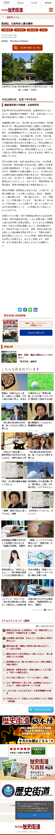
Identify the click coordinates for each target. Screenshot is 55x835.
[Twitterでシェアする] (41, 710)
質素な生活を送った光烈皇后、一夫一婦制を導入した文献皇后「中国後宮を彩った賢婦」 (29, 631)
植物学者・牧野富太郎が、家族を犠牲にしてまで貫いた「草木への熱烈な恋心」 (29, 671)
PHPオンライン (7, 3)
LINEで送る (30, 310)
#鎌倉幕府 (7, 30)
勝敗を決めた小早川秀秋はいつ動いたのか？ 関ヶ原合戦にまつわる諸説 (29, 655)
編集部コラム (13, 17)
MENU (51, 10)
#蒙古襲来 (33, 30)
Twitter (20, 310)
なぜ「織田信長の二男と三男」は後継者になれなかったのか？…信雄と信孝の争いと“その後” (29, 684)
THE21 (34, 3)
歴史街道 (48, 3)
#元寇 (43, 30)
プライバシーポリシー (26, 810)
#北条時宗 (20, 30)
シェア (25, 310)
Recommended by (38, 610)
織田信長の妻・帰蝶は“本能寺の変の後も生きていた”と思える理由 (28, 647)
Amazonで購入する (36, 333)
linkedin (35, 310)
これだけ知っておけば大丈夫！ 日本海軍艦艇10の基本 (28, 691)
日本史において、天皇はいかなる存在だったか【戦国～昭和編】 (29, 699)
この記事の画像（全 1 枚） (29, 48)
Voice (20, 3)
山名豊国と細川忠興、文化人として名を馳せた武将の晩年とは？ (29, 639)
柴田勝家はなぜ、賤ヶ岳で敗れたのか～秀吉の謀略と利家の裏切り (29, 663)
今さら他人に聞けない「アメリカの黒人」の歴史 (27, 677)
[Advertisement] (27, 275)
